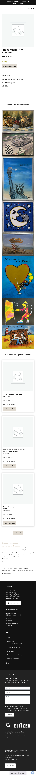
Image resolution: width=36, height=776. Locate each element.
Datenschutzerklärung (14, 655)
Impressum (11, 651)
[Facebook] (6, 663)
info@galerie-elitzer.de (13, 598)
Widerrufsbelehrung (13, 647)
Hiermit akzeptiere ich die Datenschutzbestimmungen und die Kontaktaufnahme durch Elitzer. (18, 708)
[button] (24, 8)
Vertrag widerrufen (13, 659)
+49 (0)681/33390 (13, 594)
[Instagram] (8, 663)
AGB (8, 638)
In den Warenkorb (9, 66)
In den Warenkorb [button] (10, 409)
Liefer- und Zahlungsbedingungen (14, 642)
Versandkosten (11, 404)
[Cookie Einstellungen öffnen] (32, 774)
